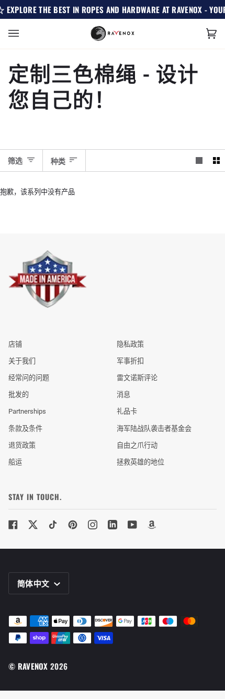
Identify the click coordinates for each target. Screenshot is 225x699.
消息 (123, 394)
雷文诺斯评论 (137, 378)
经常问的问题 (28, 378)
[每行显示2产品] (216, 160)
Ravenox (33, 666)
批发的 (18, 394)
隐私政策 (130, 344)
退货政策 (22, 445)
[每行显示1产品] (199, 160)
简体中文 (34, 583)
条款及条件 (25, 428)
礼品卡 (127, 411)
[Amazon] (152, 524)
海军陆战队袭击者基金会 (154, 428)
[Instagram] (92, 524)
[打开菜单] (24, 34)
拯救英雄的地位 (140, 462)
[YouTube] (132, 524)
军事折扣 (130, 361)
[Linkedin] (112, 524)
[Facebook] (13, 524)
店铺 (15, 344)
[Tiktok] (53, 524)
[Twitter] (33, 524)
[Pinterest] (72, 524)
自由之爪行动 (137, 445)
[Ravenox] (47, 279)
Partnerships (27, 411)
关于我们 (22, 361)
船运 (15, 462)
